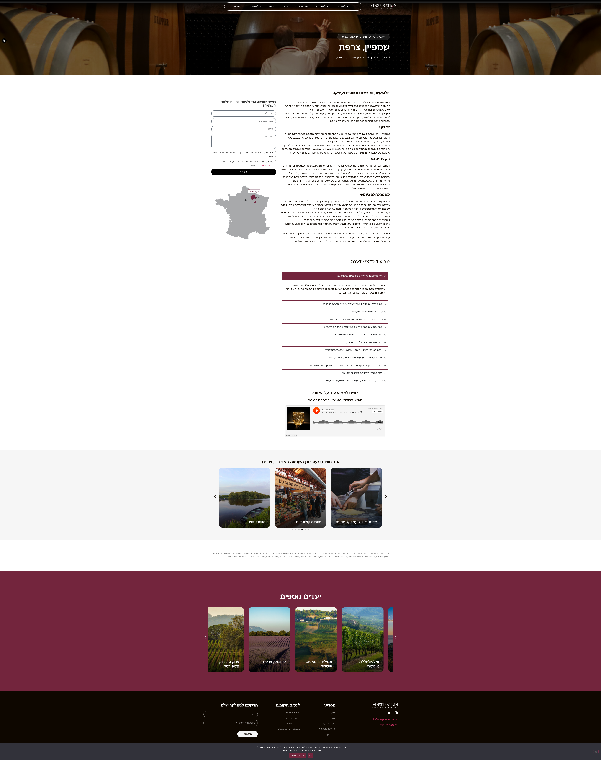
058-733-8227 (389, 725)
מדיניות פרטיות (298, 755)
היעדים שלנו (302, 6)
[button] (215, 497)
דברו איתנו (236, 6)
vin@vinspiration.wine (385, 719)
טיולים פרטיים (321, 6)
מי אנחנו (272, 6)
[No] (596, 751)
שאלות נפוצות (255, 6)
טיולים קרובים (342, 6)
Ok (310, 755)
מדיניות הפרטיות (265, 165)
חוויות (286, 6)
